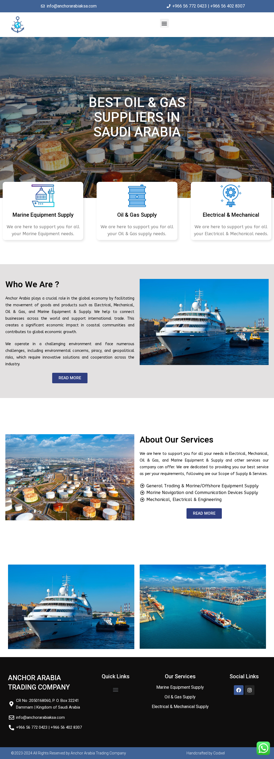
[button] (164, 23)
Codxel (219, 753)
